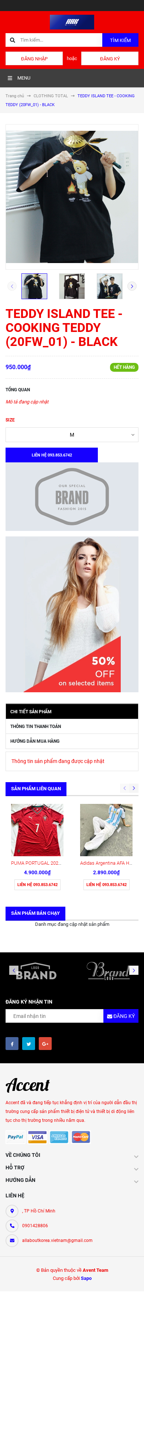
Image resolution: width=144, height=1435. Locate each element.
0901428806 (35, 1225)
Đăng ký (110, 59)
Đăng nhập (34, 59)
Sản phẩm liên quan (36, 788)
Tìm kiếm (120, 40)
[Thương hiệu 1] (36, 971)
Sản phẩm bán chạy (35, 913)
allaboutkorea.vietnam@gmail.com (57, 1240)
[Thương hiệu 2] (108, 971)
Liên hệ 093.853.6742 (37, 884)
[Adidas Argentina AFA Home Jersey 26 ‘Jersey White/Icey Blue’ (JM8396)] (106, 830)
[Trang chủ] (72, 21)
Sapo (86, 1278)
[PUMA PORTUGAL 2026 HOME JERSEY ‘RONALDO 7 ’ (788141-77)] (37, 830)
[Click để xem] (72, 197)
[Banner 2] (72, 614)
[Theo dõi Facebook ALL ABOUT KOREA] (12, 1043)
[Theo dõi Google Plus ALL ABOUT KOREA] (45, 1043)
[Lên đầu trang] (132, 1421)
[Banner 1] (72, 496)
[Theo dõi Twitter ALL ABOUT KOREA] (28, 1043)
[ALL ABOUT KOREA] (31, 1085)
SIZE (10, 420)
